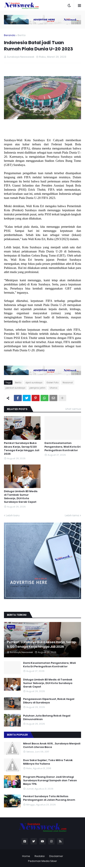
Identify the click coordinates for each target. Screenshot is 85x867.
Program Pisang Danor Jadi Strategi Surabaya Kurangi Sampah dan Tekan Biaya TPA (50, 780)
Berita (22, 35)
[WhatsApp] (44, 398)
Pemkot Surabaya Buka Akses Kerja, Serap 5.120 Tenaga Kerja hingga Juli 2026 (21, 448)
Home (26, 856)
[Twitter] (27, 398)
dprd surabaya (34, 382)
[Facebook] (18, 398)
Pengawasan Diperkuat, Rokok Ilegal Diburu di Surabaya (48, 700)
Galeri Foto (52, 382)
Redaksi (40, 856)
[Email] (53, 398)
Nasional (68, 382)
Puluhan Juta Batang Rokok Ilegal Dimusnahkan (46, 717)
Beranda (9, 35)
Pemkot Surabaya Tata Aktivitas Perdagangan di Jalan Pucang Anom (49, 798)
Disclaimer (56, 856)
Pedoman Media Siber (42, 861)
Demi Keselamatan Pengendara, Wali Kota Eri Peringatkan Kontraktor (62, 446)
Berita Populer (17, 735)
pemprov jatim (37, 387)
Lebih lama (72, 515)
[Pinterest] (36, 398)
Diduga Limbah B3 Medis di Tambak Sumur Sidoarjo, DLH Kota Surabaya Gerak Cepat (21, 497)
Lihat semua (73, 409)
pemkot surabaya (15, 387)
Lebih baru (13, 515)
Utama (53, 387)
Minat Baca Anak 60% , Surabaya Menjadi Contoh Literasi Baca (51, 745)
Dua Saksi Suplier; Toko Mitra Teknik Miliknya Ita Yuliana (48, 762)
